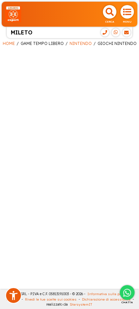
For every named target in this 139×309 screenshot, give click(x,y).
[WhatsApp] (116, 32)
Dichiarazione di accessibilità (106, 299)
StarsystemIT (81, 304)
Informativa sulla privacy (108, 294)
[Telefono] (105, 32)
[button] (13, 295)
